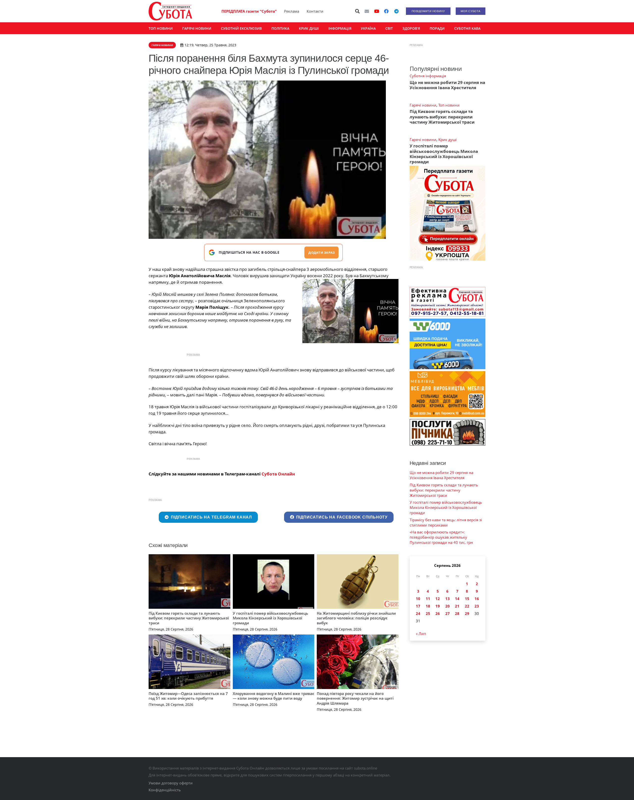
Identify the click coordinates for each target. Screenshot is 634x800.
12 (437, 598)
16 (477, 598)
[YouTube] (376, 11)
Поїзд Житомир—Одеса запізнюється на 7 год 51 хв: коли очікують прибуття (188, 696)
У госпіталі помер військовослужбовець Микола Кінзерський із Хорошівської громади (270, 618)
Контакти (315, 11)
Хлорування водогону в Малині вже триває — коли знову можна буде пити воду (273, 696)
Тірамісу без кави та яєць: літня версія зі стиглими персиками (446, 522)
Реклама (291, 11)
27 (447, 613)
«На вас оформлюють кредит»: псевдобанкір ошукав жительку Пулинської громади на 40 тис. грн (441, 537)
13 (447, 598)
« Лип (421, 633)
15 (467, 598)
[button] (358, 11)
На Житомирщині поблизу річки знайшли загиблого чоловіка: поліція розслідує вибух (356, 618)
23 (477, 606)
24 (418, 613)
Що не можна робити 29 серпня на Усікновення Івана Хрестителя (447, 85)
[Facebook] (386, 11)
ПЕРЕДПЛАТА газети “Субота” (249, 11)
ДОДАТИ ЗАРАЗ (321, 252)
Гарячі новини (423, 105)
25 (428, 613)
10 (418, 598)
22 (467, 606)
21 (457, 606)
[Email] (366, 11)
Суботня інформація (428, 75)
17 (418, 606)
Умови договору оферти (171, 782)
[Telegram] (396, 11)
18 (428, 606)
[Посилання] (170, 11)
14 (457, 598)
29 (467, 613)
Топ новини (449, 105)
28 (457, 613)
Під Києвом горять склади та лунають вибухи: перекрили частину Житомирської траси (189, 618)
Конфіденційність (165, 789)
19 (437, 606)
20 (447, 606)
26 (437, 613)
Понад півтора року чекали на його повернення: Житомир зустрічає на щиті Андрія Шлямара (355, 698)
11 (428, 598)
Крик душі (447, 139)
